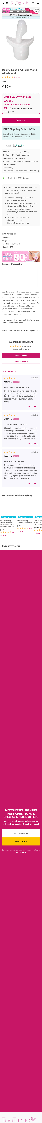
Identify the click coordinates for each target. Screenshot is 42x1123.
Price (4, 81)
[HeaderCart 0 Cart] (37, 3)
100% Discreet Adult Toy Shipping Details (20, 330)
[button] (29, 406)
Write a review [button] (21, 356)
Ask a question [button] (21, 361)
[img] (9, 378)
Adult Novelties (23, 495)
